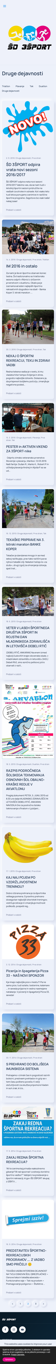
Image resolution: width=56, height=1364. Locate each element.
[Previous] (12, 1304)
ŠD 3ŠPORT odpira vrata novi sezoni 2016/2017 (23, 169)
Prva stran (36, 158)
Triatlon (6, 86)
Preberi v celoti (13, 209)
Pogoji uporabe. (18, 1354)
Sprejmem (9, 1359)
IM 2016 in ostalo (21, 266)
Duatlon (43, 86)
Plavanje (20, 86)
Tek (31, 86)
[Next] (43, 1304)
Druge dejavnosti (10, 90)
